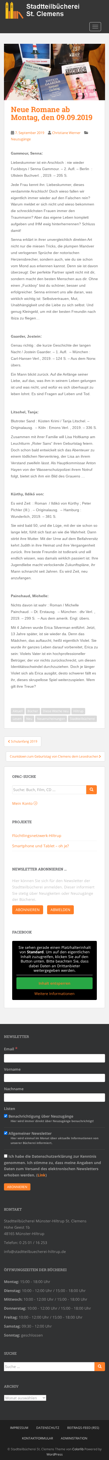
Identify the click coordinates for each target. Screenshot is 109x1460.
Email (10, 1049)
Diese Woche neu (56, 711)
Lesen (17, 718)
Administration (74, 1438)
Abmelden (60, 909)
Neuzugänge (21, 139)
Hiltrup (78, 711)
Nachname (14, 1088)
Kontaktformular (37, 1438)
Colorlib (78, 1449)
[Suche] (91, 789)
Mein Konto (23, 803)
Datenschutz (47, 1427)
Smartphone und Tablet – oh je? (40, 845)
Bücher (33, 711)
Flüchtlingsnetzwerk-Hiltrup (36, 835)
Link (42, 1174)
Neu (29, 718)
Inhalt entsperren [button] (54, 983)
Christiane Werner (66, 132)
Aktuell (18, 711)
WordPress (55, 1454)
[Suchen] (99, 1366)
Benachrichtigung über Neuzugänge (50, 1118)
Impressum (19, 1427)
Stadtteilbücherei (82, 718)
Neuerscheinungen (51, 718)
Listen (9, 1108)
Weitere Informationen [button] (54, 993)
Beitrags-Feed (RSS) (83, 1427)
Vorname (12, 1069)
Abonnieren (28, 909)
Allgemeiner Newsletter (52, 1138)
